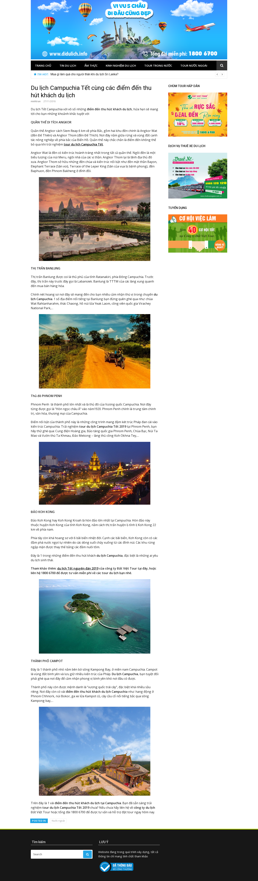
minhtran (36, 101)
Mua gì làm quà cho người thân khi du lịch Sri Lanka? (84, 74)
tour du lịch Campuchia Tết (83, 144)
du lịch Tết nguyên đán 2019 (77, 568)
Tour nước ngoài (193, 65)
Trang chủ (43, 65)
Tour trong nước (158, 65)
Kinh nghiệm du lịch (121, 65)
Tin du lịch (67, 65)
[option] (137, 74)
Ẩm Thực (90, 65)
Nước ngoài (58, 820)
